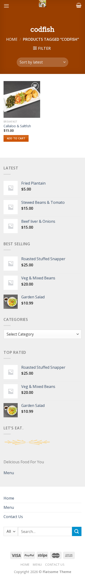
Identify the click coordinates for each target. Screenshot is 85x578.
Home (11, 39)
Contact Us (13, 516)
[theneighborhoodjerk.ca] (42, 3)
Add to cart (16, 138)
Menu (9, 472)
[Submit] (76, 531)
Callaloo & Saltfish (17, 126)
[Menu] (6, 6)
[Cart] (78, 5)
